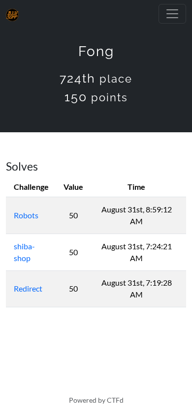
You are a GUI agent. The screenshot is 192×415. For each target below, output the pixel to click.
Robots (26, 215)
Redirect (28, 288)
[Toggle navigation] (172, 14)
